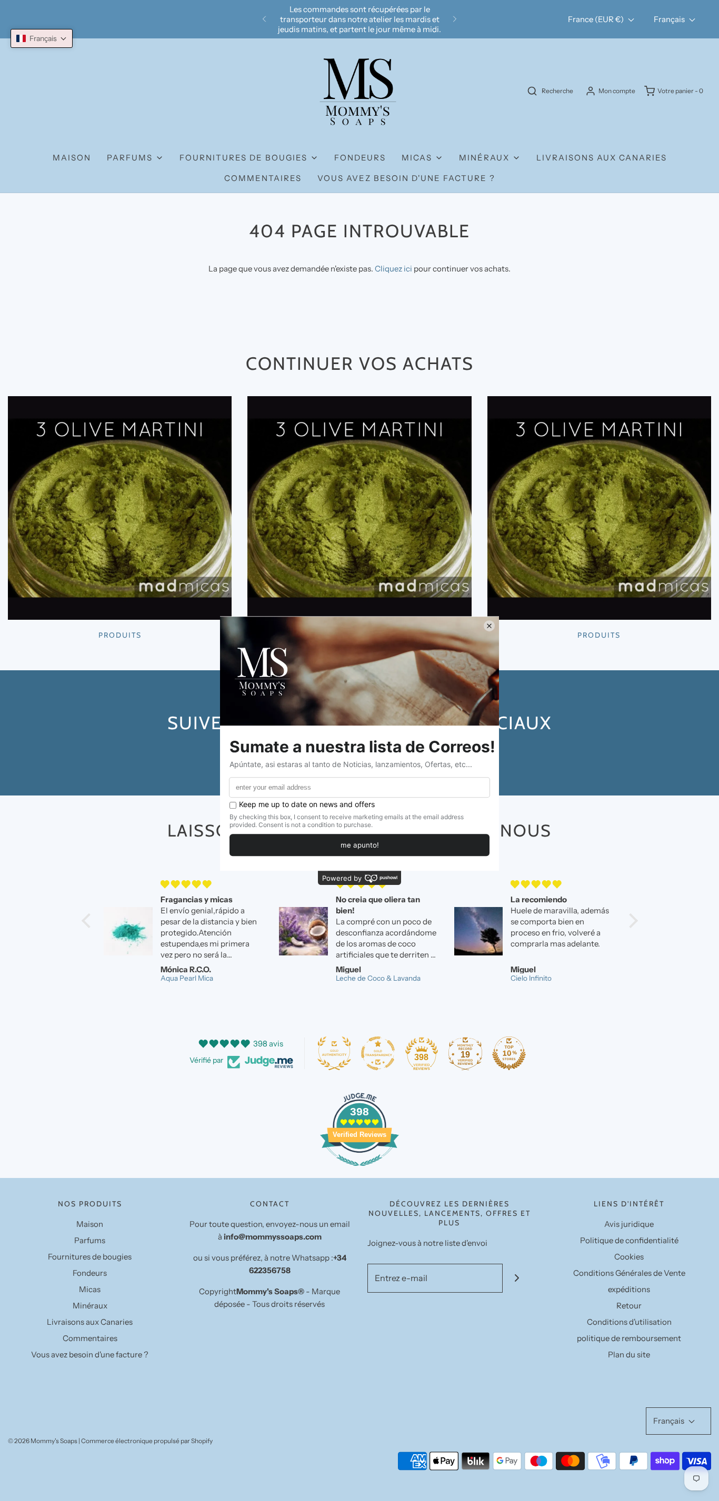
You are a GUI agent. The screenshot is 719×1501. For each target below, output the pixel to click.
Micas (90, 1289)
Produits (120, 635)
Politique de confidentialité (629, 1240)
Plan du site (629, 1354)
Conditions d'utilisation (629, 1322)
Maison (72, 158)
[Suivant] (454, 19)
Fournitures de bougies (90, 1257)
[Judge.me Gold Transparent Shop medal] (378, 1053)
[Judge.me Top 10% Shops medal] (509, 1053)
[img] (211, 884)
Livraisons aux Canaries (601, 158)
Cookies (629, 1257)
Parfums (89, 1240)
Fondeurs (360, 158)
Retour (629, 1306)
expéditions (629, 1289)
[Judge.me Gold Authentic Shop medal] (334, 1053)
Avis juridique (629, 1224)
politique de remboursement (629, 1338)
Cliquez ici (393, 269)
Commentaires (263, 178)
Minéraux (90, 1306)
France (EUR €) (596, 19)
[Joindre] (517, 1278)
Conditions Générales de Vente (629, 1273)
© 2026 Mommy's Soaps (42, 1441)
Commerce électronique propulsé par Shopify (147, 1441)
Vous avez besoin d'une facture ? (406, 178)
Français (670, 19)
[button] (41, 38)
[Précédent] (264, 19)
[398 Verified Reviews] (359, 1171)
